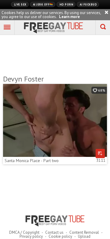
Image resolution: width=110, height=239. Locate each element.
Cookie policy (60, 236)
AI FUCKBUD (88, 4)
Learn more (69, 16)
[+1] (7, 27)
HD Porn (67, 4)
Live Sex (20, 4)
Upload (84, 236)
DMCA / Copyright (24, 232)
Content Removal (84, 232)
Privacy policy (31, 236)
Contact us (54, 232)
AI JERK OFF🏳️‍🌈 (43, 4)
